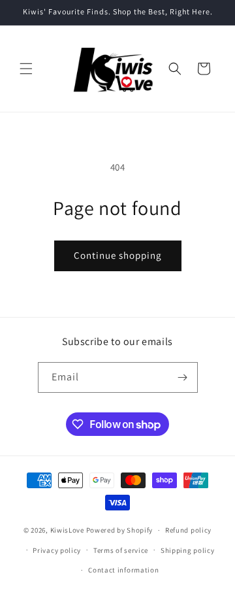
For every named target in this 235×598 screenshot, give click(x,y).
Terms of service (120, 550)
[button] (26, 68)
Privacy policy (57, 550)
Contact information (123, 569)
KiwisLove (67, 530)
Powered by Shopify (119, 530)
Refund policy (188, 530)
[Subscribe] (182, 377)
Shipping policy (188, 550)
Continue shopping (118, 255)
